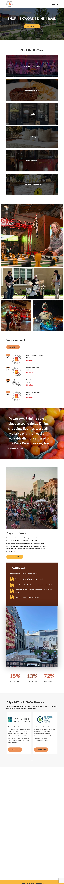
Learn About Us (32, 26)
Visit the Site (15, 749)
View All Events (13, 347)
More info (29, 360)
